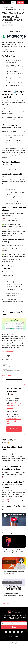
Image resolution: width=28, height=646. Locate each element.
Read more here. (6, 375)
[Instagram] (22, 632)
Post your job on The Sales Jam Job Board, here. (13, 421)
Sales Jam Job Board (14, 429)
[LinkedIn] (10, 632)
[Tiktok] (14, 632)
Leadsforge (5, 333)
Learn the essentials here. (8, 477)
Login (13, 2)
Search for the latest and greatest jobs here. (13, 405)
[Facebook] (18, 632)
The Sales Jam (5, 7)
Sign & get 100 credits (8, 351)
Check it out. (5, 462)
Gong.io (19, 148)
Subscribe (20, 2)
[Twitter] (6, 632)
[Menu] (26, 2)
